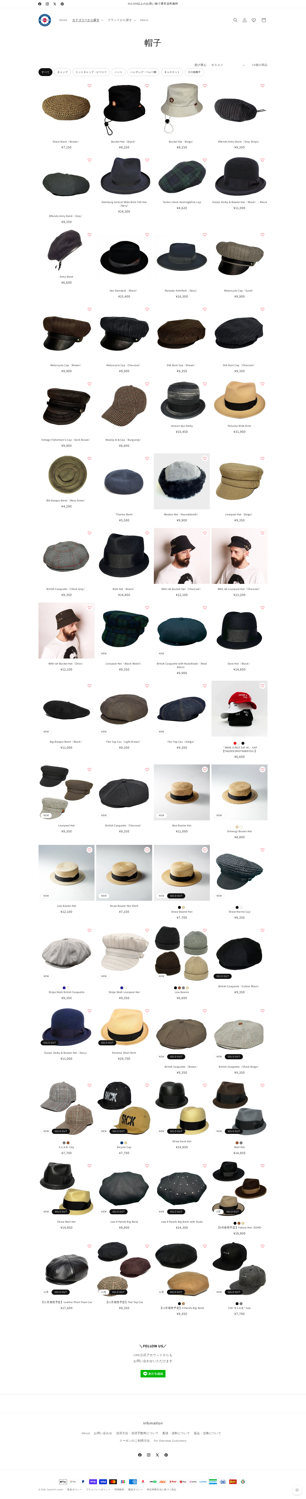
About (86, 1433)
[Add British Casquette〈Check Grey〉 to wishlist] (89, 533)
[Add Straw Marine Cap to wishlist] (262, 850)
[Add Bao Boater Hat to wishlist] (205, 769)
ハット (118, 72)
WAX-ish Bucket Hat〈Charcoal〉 (182, 589)
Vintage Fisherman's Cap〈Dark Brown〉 (66, 440)
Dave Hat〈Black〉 (239, 663)
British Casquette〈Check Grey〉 (66, 589)
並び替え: (200, 65)
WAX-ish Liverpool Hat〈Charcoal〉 (239, 589)
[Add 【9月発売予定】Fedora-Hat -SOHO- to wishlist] (262, 1166)
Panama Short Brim (124, 1053)
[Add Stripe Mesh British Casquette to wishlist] (89, 930)
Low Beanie (182, 992)
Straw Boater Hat (182, 911)
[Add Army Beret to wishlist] (89, 235)
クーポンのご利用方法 (134, 1440)
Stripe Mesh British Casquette (66, 992)
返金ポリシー (74, 1489)
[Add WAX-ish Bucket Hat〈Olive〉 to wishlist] (89, 607)
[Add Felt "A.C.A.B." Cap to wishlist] (262, 1246)
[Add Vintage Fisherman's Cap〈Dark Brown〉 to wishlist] (89, 384)
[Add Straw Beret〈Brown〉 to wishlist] (89, 86)
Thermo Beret (124, 514)
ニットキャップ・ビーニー (91, 72)
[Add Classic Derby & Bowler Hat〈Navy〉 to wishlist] (89, 1011)
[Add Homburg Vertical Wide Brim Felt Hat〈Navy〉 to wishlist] (147, 160)
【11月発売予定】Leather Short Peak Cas (66, 1302)
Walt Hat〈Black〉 (124, 589)
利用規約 (119, 1489)
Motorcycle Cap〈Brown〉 (66, 365)
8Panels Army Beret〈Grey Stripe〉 (239, 141)
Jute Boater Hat (66, 906)
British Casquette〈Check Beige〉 (239, 1066)
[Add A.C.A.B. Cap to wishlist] (89, 1085)
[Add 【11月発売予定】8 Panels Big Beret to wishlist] (205, 1246)
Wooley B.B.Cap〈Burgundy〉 (124, 440)
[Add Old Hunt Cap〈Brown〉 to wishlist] (205, 309)
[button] (87, 20)
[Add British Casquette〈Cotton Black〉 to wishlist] (262, 930)
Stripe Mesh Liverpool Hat (124, 992)
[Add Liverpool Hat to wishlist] (89, 769)
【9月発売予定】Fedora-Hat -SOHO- (239, 1227)
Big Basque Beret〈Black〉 (66, 741)
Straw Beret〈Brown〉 (67, 141)
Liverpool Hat (66, 825)
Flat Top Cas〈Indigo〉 (182, 741)
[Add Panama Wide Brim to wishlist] (262, 384)
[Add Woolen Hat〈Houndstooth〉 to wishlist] (205, 458)
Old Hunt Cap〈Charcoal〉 (239, 365)
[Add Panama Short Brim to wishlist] (147, 1011)
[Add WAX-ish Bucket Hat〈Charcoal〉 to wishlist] (205, 533)
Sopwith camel (55, 1489)
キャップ (62, 72)
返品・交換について (207, 1433)
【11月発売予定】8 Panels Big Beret (181, 1308)
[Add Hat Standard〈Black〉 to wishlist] (147, 235)
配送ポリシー (135, 1489)
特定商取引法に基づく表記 (161, 1489)
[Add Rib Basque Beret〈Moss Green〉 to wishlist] (89, 458)
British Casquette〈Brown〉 (182, 1066)
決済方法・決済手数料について (137, 1433)
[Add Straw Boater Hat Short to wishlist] (147, 850)
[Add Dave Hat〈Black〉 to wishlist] (262, 607)
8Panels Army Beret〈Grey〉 (66, 216)
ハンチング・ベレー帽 (144, 72)
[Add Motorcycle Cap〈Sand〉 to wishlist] (262, 235)
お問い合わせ (103, 1433)
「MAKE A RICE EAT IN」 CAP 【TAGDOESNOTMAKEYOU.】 (239, 749)
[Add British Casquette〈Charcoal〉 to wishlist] (147, 769)
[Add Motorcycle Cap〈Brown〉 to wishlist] (89, 309)
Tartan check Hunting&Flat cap (182, 202)
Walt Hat (239, 1147)
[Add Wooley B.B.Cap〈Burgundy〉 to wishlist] (147, 384)
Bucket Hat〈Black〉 (124, 141)
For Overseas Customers (170, 1440)
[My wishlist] (253, 20)
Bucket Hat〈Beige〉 (182, 141)
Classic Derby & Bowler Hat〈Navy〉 (66, 1053)
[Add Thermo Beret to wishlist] (147, 458)
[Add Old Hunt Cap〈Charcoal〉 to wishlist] (262, 309)
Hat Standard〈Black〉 (124, 290)
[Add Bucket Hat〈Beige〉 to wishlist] (205, 86)
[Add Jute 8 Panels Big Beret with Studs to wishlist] (205, 1166)
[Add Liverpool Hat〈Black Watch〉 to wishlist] (147, 607)
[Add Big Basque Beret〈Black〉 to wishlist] (89, 686)
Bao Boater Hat (181, 825)
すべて (45, 72)
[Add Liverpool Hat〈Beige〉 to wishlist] (262, 458)
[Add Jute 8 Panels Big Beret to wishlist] (147, 1166)
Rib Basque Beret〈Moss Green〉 (66, 500)
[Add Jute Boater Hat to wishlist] (89, 850)
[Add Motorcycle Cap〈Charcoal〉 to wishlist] (147, 309)
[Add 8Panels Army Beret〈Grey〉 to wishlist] (89, 160)
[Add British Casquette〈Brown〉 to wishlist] (205, 1011)
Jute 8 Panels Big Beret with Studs (182, 1221)
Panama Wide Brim (239, 426)
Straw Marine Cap (239, 911)
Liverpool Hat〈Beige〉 (239, 514)
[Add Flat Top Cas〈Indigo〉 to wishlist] (205, 686)
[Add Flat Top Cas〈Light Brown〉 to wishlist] (147, 686)
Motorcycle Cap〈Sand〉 (239, 290)
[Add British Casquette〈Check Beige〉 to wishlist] (262, 1011)
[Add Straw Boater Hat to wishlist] (205, 850)
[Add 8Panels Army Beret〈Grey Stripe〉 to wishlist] (262, 86)
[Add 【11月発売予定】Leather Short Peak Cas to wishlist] (89, 1246)
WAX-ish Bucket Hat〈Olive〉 (67, 663)
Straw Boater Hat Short (124, 906)
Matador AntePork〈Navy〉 (182, 290)
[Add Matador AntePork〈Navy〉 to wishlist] (205, 235)
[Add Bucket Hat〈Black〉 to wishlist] (147, 86)
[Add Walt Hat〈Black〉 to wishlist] (147, 533)
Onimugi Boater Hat (239, 831)
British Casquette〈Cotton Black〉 (239, 986)
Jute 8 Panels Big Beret (124, 1221)
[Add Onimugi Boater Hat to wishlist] (262, 769)
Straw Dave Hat (181, 1141)
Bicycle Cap (124, 1147)
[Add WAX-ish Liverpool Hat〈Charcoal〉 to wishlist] (262, 533)
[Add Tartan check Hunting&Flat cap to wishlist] (205, 160)
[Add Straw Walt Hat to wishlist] (89, 1166)
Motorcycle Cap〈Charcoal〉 (124, 365)
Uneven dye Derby (182, 426)
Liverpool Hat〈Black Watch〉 (124, 663)
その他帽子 (194, 72)
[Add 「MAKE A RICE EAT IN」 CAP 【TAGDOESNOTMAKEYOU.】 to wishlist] (262, 686)
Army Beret (66, 276)
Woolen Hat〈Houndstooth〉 (182, 514)
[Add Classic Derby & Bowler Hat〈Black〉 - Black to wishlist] (262, 160)
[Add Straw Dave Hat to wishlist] (205, 1085)
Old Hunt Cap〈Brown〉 (182, 365)
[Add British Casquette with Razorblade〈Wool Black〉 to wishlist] (205, 607)
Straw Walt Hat (66, 1221)
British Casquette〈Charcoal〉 (124, 825)
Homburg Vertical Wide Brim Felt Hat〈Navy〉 (124, 204)
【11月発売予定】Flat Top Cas (124, 1302)
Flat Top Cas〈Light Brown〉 (124, 741)
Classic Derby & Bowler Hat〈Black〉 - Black (239, 202)
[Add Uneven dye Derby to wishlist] (205, 384)
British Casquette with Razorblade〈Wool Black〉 (182, 665)
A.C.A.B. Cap (66, 1147)
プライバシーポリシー (98, 1489)
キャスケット (172, 72)
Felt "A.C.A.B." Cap (239, 1308)
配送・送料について (176, 1433)
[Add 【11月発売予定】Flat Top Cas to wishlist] (147, 1246)
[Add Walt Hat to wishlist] (262, 1085)
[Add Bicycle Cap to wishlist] (147, 1085)
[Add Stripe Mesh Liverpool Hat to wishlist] (147, 930)
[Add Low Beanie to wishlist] (205, 930)
